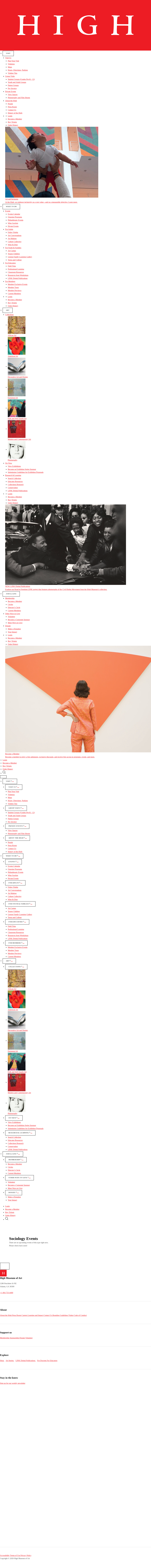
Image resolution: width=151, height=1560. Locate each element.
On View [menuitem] (8, 463)
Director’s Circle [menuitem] (14, 607)
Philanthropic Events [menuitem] (15, 220)
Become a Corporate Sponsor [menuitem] (19, 620)
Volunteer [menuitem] (11, 617)
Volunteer (29, 1338)
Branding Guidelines (60, 1315)
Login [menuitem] (10, 116)
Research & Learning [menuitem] (13, 475)
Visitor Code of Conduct (77, 1315)
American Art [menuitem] (13, 356)
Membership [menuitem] (10, 598)
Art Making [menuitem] (12, 239)
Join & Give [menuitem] (11, 594)
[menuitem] (77, 127)
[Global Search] (4, 773)
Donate (22, 1338)
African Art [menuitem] (12, 335)
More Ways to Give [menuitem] (15, 623)
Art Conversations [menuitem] (14, 235)
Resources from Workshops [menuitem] (18, 275)
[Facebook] (1, 1386)
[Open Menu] (3, 776)
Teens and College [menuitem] (15, 260)
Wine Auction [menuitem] (13, 223)
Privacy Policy (26, 1555)
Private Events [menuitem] (10, 91)
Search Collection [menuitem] (14, 478)
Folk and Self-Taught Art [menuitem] (17, 419)
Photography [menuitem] (12, 460)
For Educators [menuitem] (10, 263)
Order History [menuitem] (13, 125)
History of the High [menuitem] (15, 113)
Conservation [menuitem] (13, 488)
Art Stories (10, 1361)
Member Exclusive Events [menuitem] (17, 284)
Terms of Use (15, 1555)
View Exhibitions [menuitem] (14, 466)
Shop (2, 1361)
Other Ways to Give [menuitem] (12, 614)
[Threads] (75, 1538)
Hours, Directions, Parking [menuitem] (18, 70)
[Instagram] (3, 1386)
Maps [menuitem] (10, 67)
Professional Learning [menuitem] (16, 269)
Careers (25, 1315)
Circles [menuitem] (10, 604)
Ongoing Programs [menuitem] (15, 217)
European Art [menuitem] (13, 398)
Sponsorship (14, 1338)
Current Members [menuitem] (14, 294)
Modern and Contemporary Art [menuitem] (19, 439)
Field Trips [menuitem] (12, 266)
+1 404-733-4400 (6, 1293)
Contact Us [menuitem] (12, 110)
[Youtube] (11, 1386)
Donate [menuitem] (8, 626)
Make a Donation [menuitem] (14, 629)
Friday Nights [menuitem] (13, 232)
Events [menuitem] (7, 211)
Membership (5, 1338)
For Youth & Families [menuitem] (13, 248)
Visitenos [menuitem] (11, 64)
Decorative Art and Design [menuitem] (18, 377)
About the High (6, 1315)
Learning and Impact (36, 1315)
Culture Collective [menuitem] (14, 242)
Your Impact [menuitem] (12, 632)
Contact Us (48, 1315)
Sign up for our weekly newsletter (12, 1383)
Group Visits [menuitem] (10, 76)
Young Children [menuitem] (14, 254)
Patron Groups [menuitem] (13, 85)
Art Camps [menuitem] (12, 251)
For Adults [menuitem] (9, 229)
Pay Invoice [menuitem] (12, 88)
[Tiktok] (6, 1386)
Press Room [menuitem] (12, 107)
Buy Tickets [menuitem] (12, 122)
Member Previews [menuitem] (14, 290)
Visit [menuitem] (8, 53)
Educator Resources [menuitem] (15, 481)
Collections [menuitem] (9, 315)
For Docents (42, 1361)
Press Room (17, 1315)
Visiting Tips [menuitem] (12, 73)
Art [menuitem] (7, 310)
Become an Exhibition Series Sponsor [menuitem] (22, 469)
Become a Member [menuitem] (15, 119)
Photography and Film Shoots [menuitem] (19, 98)
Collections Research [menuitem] (15, 485)
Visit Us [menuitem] (8, 58)
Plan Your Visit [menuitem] (13, 61)
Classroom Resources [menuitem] (16, 272)
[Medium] (8, 1386)
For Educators (52, 1361)
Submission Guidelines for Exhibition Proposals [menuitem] (25, 472)
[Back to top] (4, 1266)
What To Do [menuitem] (11, 206)
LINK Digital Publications (26, 1361)
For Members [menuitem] (10, 281)
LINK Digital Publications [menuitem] (17, 278)
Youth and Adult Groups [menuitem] (17, 82)
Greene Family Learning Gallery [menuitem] (20, 257)
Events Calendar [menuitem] (14, 214)
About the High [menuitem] (11, 101)
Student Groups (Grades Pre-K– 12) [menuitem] (21, 79)
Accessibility (5, 1555)
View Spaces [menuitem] (12, 95)
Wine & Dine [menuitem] (13, 245)
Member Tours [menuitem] (13, 287)
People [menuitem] (10, 104)
